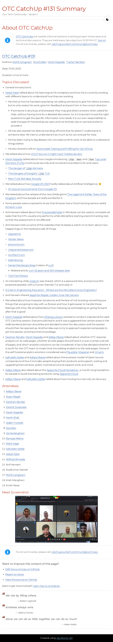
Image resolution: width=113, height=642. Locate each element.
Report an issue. (14, 574)
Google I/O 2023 (40, 184)
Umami (99, 352)
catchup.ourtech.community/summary (75, 44)
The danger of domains (25, 168)
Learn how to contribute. (46, 586)
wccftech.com (16, 255)
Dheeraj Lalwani (53, 317)
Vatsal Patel (12, 92)
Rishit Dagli (12, 443)
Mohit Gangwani (22, 62)
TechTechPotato (18, 275)
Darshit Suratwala (16, 407)
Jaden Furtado (14, 422)
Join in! (102, 40)
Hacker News (16, 239)
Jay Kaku (11, 428)
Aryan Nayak (13, 396)
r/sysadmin (14, 234)
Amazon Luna (13, 207)
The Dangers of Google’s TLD (29, 173)
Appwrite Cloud (69, 373)
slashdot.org (15, 260)
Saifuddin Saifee (14, 357)
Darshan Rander (15, 337)
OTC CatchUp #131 (18, 56)
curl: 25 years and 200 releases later (49, 270)
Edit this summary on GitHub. (22, 569)
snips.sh (34, 281)
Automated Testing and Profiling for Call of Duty (65, 148)
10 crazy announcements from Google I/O (32, 189)
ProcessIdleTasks (52, 212)
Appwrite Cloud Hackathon (63, 370)
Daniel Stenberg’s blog (21, 265)
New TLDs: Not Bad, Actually (24, 178)
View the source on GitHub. (21, 579)
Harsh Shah (12, 417)
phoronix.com (16, 244)
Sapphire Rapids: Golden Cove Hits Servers (54, 295)
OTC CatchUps (24, 36)
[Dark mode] (107, 19)
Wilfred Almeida (15, 459)
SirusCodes (39, 62)
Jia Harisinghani (15, 433)
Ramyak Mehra (14, 438)
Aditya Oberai (56, 337)
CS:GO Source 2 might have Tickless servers (56, 154)
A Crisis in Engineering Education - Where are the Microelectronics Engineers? (51, 290)
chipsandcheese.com (21, 249)
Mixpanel (83, 352)
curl (50, 265)
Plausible (71, 352)
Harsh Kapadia (56, 62)
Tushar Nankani (75, 62)
